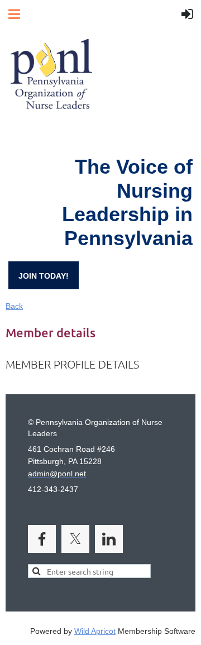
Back (14, 306)
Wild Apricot (95, 631)
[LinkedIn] (109, 539)
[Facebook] (42, 539)
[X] (75, 539)
